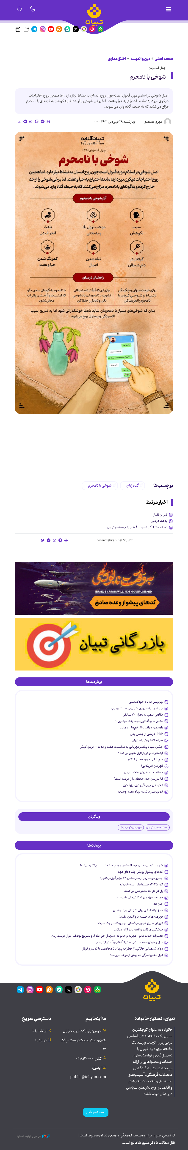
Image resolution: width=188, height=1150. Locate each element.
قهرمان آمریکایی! (152, 765)
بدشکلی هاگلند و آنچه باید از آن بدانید (138, 929)
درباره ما (41, 1040)
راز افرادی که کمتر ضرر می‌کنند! (143, 890)
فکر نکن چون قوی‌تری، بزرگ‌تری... (141, 785)
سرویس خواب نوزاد (130, 827)
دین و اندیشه (140, 59)
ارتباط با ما (39, 1031)
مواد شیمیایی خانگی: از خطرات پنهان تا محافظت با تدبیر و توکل (122, 948)
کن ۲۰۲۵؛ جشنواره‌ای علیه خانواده (141, 884)
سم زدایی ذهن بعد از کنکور (145, 759)
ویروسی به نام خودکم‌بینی (146, 701)
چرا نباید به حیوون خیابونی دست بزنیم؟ (137, 708)
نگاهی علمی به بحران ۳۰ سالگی (143, 714)
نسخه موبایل (95, 1112)
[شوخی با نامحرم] (94, 273)
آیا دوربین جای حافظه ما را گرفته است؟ (138, 778)
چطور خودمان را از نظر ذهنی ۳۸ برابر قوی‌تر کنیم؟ (131, 878)
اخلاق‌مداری (117, 59)
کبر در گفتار (160, 514)
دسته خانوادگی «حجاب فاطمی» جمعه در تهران (137, 527)
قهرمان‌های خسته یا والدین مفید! (141, 916)
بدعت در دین (159, 520)
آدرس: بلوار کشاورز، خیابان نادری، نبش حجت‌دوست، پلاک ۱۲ (83, 1040)
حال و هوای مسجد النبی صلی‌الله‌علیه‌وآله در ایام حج (129, 942)
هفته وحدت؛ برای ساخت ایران (143, 772)
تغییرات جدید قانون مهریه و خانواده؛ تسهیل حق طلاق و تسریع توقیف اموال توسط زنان (107, 935)
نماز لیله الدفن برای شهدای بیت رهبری (138, 910)
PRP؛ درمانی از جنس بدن (146, 733)
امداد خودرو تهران (157, 827)
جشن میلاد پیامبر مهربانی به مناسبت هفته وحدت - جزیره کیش (121, 746)
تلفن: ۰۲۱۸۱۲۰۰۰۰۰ (89, 1059)
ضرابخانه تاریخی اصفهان (147, 740)
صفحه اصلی (164, 59)
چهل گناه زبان (157, 68)
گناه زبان (132, 486)
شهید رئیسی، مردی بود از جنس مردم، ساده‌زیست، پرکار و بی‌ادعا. (121, 865)
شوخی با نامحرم (148, 77)
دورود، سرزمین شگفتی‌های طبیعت (140, 897)
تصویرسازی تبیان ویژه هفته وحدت (140, 791)
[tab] (94, 682)
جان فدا (158, 903)
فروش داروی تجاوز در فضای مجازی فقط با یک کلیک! (130, 923)
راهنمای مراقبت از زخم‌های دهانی (141, 727)
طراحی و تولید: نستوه (29, 1136)
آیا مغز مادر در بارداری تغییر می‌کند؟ (140, 753)
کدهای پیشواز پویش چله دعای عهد (140, 871)
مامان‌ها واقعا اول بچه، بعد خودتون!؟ (139, 721)
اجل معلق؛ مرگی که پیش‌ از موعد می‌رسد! (136, 955)
